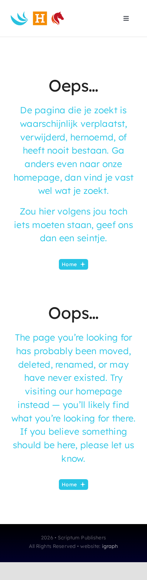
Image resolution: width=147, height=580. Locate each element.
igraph (110, 546)
